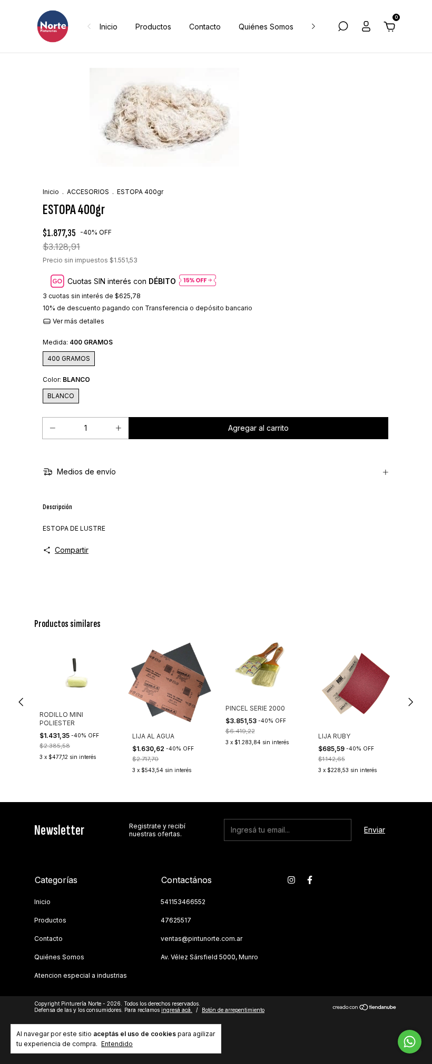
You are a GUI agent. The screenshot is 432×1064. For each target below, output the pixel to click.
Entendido (117, 1044)
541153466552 (183, 902)
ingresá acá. (176, 1010)
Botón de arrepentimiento (233, 1010)
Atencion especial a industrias (80, 975)
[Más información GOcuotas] (197, 281)
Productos (153, 26)
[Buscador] (343, 27)
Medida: (78, 342)
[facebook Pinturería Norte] (310, 880)
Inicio (108, 26)
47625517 (176, 920)
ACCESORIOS (88, 192)
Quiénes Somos (266, 26)
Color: (66, 379)
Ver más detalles (77, 321)
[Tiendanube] (365, 1008)
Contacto (205, 26)
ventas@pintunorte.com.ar (201, 939)
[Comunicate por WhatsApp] (409, 1041)
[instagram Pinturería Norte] (291, 880)
